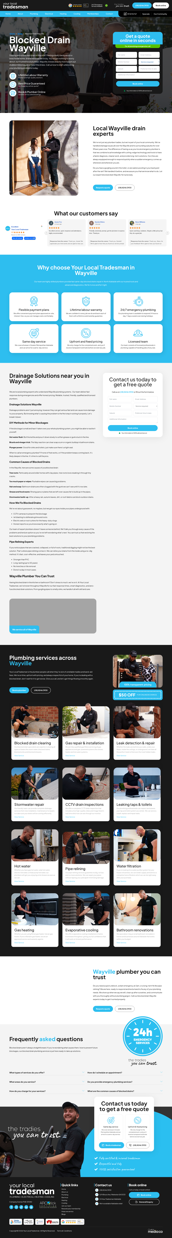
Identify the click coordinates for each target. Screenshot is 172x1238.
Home (8, 14)
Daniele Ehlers (100, 222)
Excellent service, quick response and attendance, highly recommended (65, 232)
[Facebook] (11, 1207)
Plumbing (34, 14)
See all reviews (17, 238)
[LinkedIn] (26, 1207)
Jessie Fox (58, 222)
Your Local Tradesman (19, 229)
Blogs (64, 1214)
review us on (29, 238)
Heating (63, 14)
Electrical (49, 14)
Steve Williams (140, 222)
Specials (146, 14)
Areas (20, 33)
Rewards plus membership (71, 1209)
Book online (138, 84)
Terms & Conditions (64, 1231)
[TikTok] (21, 1207)
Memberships (93, 14)
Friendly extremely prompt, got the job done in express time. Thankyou (107, 232)
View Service (19, 755)
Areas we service (67, 1211)
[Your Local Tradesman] (15, 5)
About (20, 14)
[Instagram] (16, 1207)
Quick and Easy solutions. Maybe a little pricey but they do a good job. (146, 232)
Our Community (160, 14)
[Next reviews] (167, 233)
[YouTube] (31, 1207)
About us (65, 1192)
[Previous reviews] (46, 233)
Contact (109, 14)
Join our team (66, 1206)
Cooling (77, 14)
